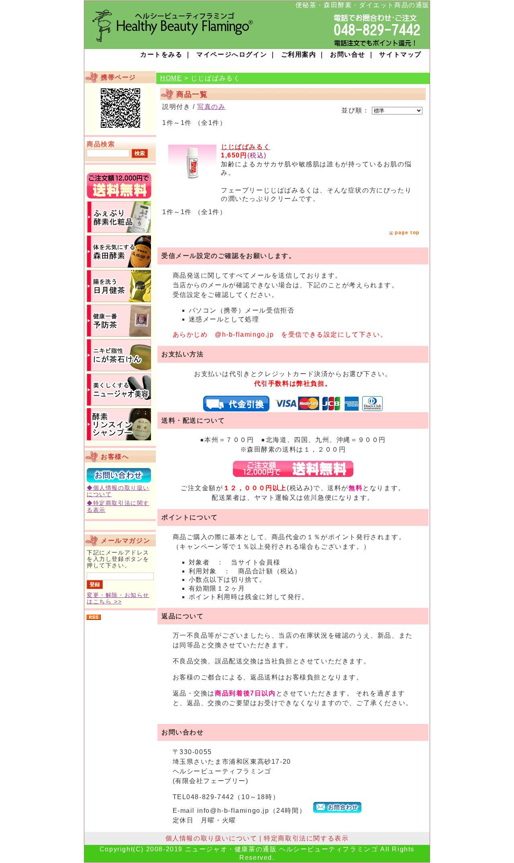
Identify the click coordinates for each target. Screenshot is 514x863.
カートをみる (161, 54)
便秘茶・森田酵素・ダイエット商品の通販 (363, 5)
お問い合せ (347, 54)
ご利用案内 (298, 54)
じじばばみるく (245, 146)
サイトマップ (400, 54)
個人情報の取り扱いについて (211, 838)
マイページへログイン (231, 54)
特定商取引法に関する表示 (306, 838)
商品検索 (101, 144)
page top (407, 232)
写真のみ (211, 106)
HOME (171, 78)
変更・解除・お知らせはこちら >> (118, 598)
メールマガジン (125, 540)
